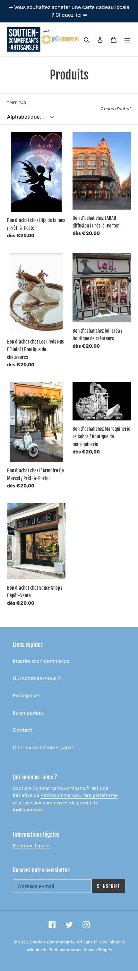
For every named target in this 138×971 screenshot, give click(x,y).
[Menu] (127, 39)
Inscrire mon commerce (41, 661)
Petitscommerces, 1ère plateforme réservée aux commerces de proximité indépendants (65, 803)
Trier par (16, 103)
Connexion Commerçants (43, 747)
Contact (22, 730)
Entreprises (26, 696)
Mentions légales (32, 846)
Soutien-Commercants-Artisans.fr (63, 942)
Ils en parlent (28, 713)
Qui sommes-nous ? (37, 678)
